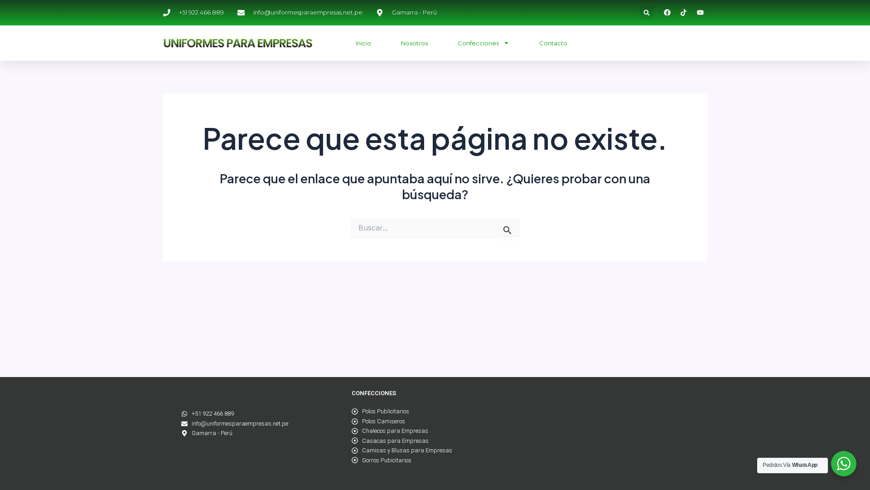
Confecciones (478, 43)
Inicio (363, 43)
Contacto (553, 43)
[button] (647, 13)
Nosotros (414, 43)
